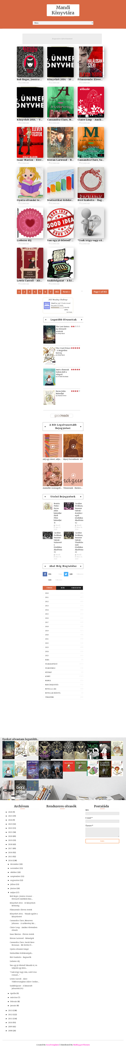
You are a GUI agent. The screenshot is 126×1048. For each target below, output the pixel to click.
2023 (47, 647)
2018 (47, 626)
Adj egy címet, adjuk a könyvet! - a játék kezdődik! (52, 459)
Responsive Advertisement (62, 39)
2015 (47, 614)
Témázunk (49, 697)
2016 (47, 618)
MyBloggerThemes (81, 1045)
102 (57, 292)
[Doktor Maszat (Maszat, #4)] (81, 771)
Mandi (53, 303)
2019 (47, 631)
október (13, 872)
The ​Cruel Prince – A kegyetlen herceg (63, 350)
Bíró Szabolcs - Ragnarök (93, 200)
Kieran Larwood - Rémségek (65, 159)
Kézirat (48, 672)
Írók (63, 588)
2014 (47, 610)
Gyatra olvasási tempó (31, 200)
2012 (47, 601)
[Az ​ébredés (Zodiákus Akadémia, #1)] (81, 758)
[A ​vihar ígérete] (105, 777)
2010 (47, 593)
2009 (10, 1027)
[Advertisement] (63, 717)
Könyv (47, 676)
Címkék (49, 588)
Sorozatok (76, 588)
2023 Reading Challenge (58, 299)
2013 (47, 606)
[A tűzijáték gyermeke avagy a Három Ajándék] (33, 778)
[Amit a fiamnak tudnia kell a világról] (49, 385)
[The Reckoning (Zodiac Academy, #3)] (57, 758)
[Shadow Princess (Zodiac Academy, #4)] (45, 760)
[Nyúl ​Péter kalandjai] (21, 776)
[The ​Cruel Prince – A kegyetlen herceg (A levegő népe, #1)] (49, 364)
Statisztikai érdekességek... (64, 200)
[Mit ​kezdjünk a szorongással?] (93, 775)
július (13, 884)
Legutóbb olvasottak (64, 319)
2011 (47, 597)
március (14, 997)
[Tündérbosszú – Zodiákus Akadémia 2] (69, 759)
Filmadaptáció (51, 664)
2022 (47, 643)
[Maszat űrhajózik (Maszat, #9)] (69, 771)
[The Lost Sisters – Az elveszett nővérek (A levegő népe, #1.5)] (49, 343)
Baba (47, 660)
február (13, 1001)
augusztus (15, 880)
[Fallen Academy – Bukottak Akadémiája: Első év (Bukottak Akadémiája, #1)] (57, 778)
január (13, 1006)
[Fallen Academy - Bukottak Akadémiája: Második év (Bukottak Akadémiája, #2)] (45, 778)
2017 (47, 622)
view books (69, 312)
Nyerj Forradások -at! (72, 459)
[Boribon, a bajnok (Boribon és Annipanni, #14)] (33, 790)
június (13, 888)
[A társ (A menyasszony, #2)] (93, 759)
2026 (10, 812)
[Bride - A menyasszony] (105, 758)
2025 (47, 655)
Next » (66, 292)
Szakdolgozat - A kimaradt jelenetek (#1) (73, 280)
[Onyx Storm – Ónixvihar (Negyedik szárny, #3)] (21, 799)
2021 (47, 639)
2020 (47, 635)
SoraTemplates (52, 1045)
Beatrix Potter (62, 395)
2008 (10, 1031)
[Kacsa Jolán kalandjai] (49, 404)
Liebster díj (24, 240)
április (13, 993)
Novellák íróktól (53, 693)
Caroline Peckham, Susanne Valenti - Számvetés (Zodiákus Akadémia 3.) (58, 542)
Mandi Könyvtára (63, 10)
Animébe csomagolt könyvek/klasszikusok (52, 488)
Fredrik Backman (63, 376)
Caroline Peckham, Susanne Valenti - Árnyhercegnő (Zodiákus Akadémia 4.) (79, 513)
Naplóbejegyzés (51, 685)
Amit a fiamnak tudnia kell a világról (62, 372)
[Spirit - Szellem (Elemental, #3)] (8, 799)
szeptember (15, 876)
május (13, 892)
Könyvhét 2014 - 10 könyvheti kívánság (72, 79)
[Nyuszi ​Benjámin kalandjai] (117, 755)
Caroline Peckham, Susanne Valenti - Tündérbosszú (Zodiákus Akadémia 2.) (79, 542)
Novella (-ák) (50, 689)
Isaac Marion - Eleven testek (35, 159)
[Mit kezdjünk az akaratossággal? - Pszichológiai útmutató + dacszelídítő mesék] (117, 776)
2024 (47, 651)
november (15, 868)
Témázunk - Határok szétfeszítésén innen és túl (73, 488)
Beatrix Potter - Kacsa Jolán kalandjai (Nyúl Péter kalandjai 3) (57, 513)
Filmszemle (50, 668)
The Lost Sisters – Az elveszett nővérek (63, 329)
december (14, 864)
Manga (48, 680)
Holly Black (61, 333)
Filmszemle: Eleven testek (94, 79)
